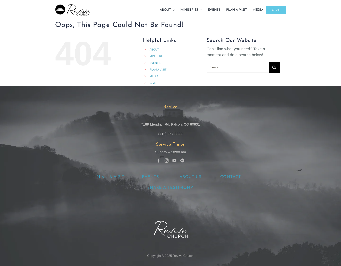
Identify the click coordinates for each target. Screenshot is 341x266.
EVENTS (155, 62)
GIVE (153, 82)
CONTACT (230, 177)
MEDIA (154, 76)
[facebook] (159, 161)
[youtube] (174, 161)
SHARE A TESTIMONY (170, 188)
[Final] (73, 6)
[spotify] (182, 161)
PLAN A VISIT (158, 69)
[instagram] (167, 161)
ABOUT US (190, 177)
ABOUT (154, 49)
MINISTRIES (157, 56)
